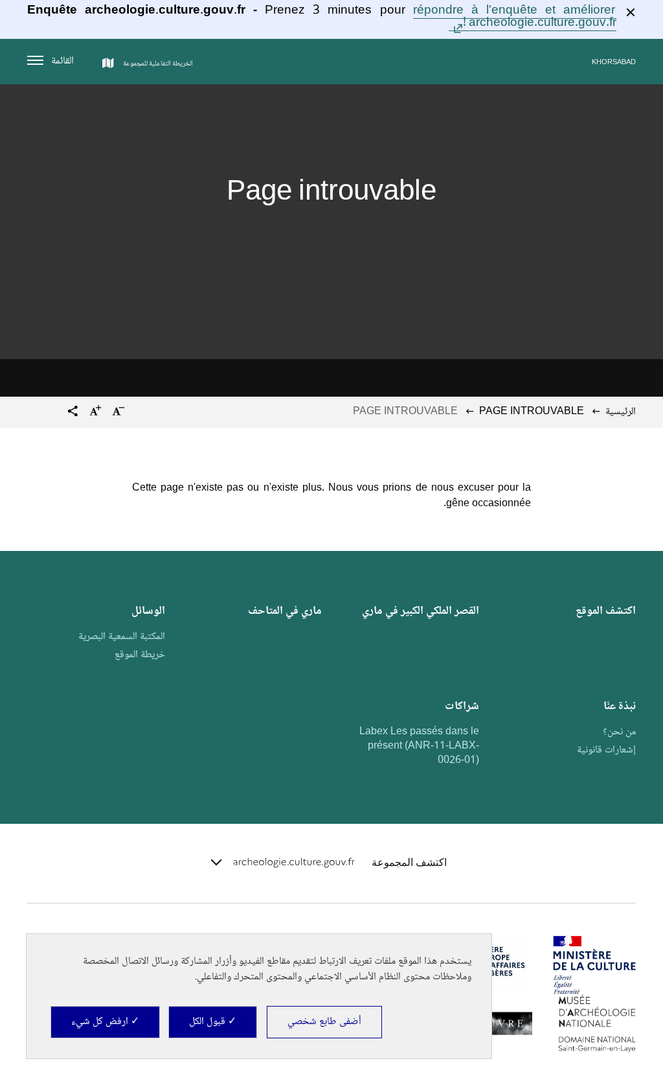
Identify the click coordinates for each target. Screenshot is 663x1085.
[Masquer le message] (630, 12)
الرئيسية (620, 412)
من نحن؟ (619, 732)
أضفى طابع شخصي (324, 1022)
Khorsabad (614, 62)
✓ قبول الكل (212, 1022)
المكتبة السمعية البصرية (121, 637)
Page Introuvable (531, 412)
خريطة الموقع (140, 655)
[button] (72, 412)
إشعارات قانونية (606, 750)
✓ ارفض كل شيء (105, 1022)
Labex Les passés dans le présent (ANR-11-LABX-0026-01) (419, 746)
